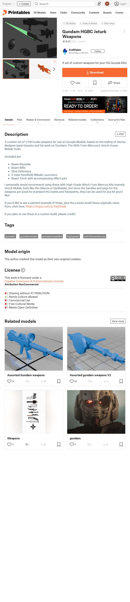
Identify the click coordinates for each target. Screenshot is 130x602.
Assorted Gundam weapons (26, 375)
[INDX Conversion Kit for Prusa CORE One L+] (94, 104)
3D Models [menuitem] (40, 12)
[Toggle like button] (9, 381)
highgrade (73, 236)
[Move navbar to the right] (125, 12)
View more (118, 321)
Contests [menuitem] (94, 12)
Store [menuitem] (53, 12)
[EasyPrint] (99, 4)
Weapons (13, 438)
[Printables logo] (16, 13)
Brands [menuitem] (107, 12)
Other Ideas (109, 23)
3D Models (70, 23)
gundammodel (28, 236)
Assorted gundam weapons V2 (90, 375)
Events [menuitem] (119, 12)
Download (96, 72)
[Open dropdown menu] (124, 31)
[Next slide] (54, 69)
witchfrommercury (94, 236)
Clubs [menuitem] (63, 12)
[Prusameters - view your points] (107, 4)
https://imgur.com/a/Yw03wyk (46, 206)
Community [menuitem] (78, 12)
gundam (10, 236)
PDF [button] (121, 134)
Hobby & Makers (89, 23)
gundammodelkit (52, 236)
